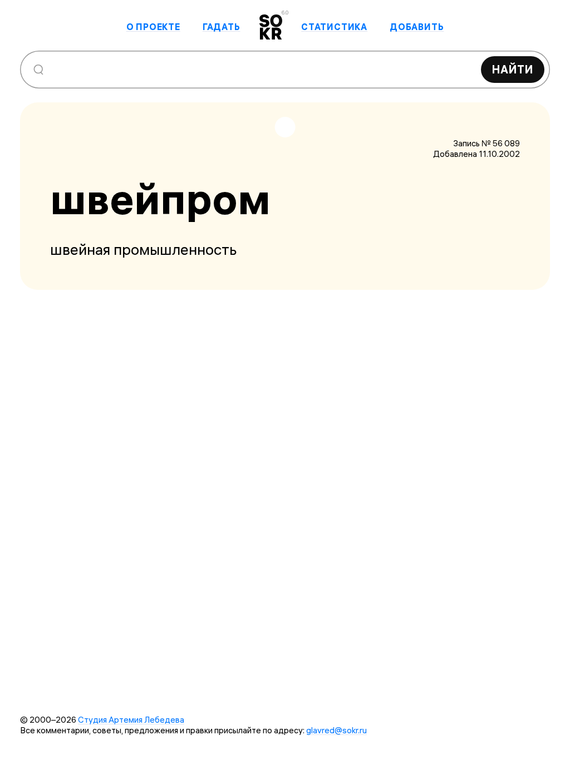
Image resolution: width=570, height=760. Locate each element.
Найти (512, 69)
